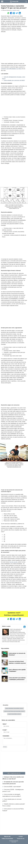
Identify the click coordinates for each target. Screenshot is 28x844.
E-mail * (5, 730)
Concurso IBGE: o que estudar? (12, 786)
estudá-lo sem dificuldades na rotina (11, 68)
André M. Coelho (16, 10)
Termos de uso (20, 838)
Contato (21, 836)
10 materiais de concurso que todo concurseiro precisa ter (13, 782)
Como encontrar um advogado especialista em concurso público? (11, 795)
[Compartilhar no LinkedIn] (20, 13)
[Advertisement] (14, 48)
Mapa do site (7, 836)
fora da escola (13, 562)
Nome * (5, 724)
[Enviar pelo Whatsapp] (8, 13)
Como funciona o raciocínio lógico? (14, 708)
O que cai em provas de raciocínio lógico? (14, 711)
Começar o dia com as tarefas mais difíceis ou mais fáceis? (13, 778)
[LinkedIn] (24, 627)
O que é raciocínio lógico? (14, 714)
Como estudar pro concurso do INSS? (14, 80)
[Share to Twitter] (17, 13)
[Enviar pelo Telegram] (14, 13)
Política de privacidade (7, 838)
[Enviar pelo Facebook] (11, 13)
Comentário (6, 736)
